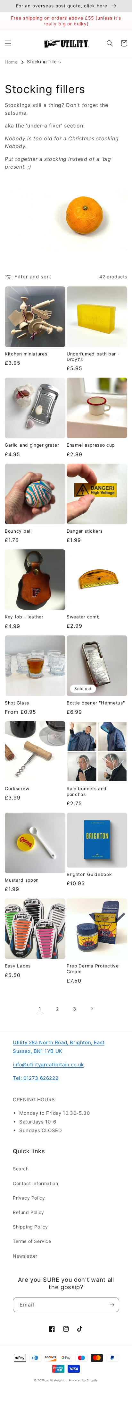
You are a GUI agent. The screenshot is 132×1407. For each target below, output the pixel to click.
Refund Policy (28, 1212)
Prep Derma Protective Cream (93, 968)
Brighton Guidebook (89, 874)
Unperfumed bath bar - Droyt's (93, 356)
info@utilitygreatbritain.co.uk (48, 1065)
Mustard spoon (22, 880)
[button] (8, 43)
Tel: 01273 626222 (35, 1078)
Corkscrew (17, 788)
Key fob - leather (24, 616)
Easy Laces (18, 965)
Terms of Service (32, 1241)
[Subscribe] (112, 1304)
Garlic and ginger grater (32, 445)
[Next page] (92, 1008)
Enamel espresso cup (91, 445)
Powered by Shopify (83, 1380)
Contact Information (35, 1183)
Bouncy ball (18, 531)
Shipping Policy (30, 1226)
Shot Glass (17, 702)
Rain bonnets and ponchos (87, 791)
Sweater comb (83, 616)
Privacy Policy (29, 1198)
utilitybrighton (57, 1380)
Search (21, 1168)
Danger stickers (85, 531)
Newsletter (25, 1256)
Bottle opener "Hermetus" (96, 702)
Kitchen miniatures (26, 353)
